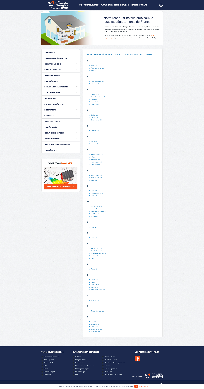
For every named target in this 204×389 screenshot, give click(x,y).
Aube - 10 (94, 71)
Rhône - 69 (94, 269)
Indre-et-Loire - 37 (96, 178)
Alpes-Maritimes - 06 (97, 68)
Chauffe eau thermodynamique (115, 363)
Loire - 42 (94, 191)
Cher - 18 (94, 99)
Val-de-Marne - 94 (96, 329)
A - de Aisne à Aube (49, 52)
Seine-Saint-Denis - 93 (98, 289)
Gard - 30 (94, 141)
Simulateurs (124, 5)
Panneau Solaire (110, 357)
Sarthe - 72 (94, 280)
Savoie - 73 (94, 282)
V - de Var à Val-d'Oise (51, 150)
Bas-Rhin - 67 (95, 84)
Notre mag (143, 5)
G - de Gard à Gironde (51, 81)
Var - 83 (93, 322)
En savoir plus (143, 386)
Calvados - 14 (95, 94)
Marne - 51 (94, 209)
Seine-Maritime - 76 (97, 285)
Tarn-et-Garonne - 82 (97, 311)
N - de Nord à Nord (50, 110)
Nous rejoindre (49, 360)
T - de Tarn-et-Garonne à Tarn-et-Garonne (57, 144)
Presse (46, 369)
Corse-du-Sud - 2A (96, 102)
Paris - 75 (94, 258)
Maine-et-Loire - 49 (96, 206)
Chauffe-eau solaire (111, 360)
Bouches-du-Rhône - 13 (98, 81)
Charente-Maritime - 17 (98, 97)
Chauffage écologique (82, 369)
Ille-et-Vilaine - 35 (96, 175)
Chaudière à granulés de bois (85, 366)
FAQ (45, 366)
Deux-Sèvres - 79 (96, 120)
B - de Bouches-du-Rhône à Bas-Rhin (55, 58)
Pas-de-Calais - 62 (96, 248)
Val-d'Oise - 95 (95, 332)
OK (136, 386)
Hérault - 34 (94, 157)
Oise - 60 (94, 238)
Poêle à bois (79, 363)
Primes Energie (113, 5)
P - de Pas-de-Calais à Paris (52, 121)
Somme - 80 (94, 287)
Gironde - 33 (94, 144)
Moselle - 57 (94, 216)
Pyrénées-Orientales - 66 (98, 256)
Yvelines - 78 (95, 300)
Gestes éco (134, 5)
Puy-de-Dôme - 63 (96, 251)
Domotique (108, 372)
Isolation (78, 357)
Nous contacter (49, 363)
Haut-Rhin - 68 (95, 159)
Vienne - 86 (94, 327)
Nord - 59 (94, 227)
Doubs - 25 (94, 115)
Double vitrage (80, 372)
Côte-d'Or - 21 (95, 104)
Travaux (104, 5)
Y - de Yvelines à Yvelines (52, 139)
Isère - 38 (94, 180)
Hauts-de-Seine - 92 (97, 164)
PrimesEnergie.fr (49, 372)
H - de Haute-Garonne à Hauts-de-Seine (56, 87)
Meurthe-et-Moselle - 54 (98, 211)
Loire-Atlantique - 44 (97, 193)
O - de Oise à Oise (49, 116)
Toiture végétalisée (111, 369)
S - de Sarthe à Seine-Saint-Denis (54, 133)
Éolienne (107, 366)
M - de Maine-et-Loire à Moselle (54, 104)
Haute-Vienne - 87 (96, 162)
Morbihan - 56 (95, 214)
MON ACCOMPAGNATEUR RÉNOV (89, 5)
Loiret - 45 (94, 196)
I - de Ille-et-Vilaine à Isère (52, 93)
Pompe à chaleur (80, 360)
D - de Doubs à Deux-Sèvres (52, 70)
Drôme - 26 (94, 117)
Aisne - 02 (94, 66)
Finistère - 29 (95, 131)
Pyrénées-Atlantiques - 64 (99, 253)
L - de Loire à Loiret (50, 98)
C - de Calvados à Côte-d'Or (52, 64)
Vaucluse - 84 (95, 324)
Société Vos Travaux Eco (52, 357)
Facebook (144, 358)
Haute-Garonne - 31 (97, 154)
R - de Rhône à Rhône (50, 127)
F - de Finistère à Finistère (52, 75)
